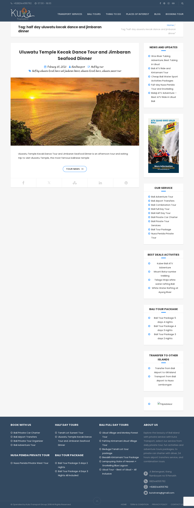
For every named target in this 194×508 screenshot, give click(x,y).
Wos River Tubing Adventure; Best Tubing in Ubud (164, 60)
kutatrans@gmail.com (161, 492)
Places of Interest (137, 14)
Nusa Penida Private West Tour (31, 463)
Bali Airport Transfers (162, 200)
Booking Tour (174, 14)
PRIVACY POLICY (159, 504)
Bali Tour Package (161, 229)
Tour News (73, 168)
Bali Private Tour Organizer (28, 440)
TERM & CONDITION (139, 504)
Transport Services (69, 14)
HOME (124, 504)
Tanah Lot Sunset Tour (70, 432)
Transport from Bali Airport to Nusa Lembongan (165, 380)
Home (170, 25)
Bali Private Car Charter (164, 217)
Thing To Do (113, 14)
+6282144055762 (158, 486)
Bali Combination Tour (163, 204)
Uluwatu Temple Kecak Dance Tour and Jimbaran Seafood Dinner (75, 441)
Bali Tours (94, 14)
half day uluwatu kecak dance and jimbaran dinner (55, 71)
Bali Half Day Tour (161, 213)
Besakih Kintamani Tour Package (120, 457)
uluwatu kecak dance (91, 71)
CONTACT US (177, 504)
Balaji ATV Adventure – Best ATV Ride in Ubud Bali (164, 97)
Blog (157, 14)
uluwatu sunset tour (111, 71)
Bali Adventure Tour (162, 196)
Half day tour (97, 67)
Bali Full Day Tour (160, 209)
